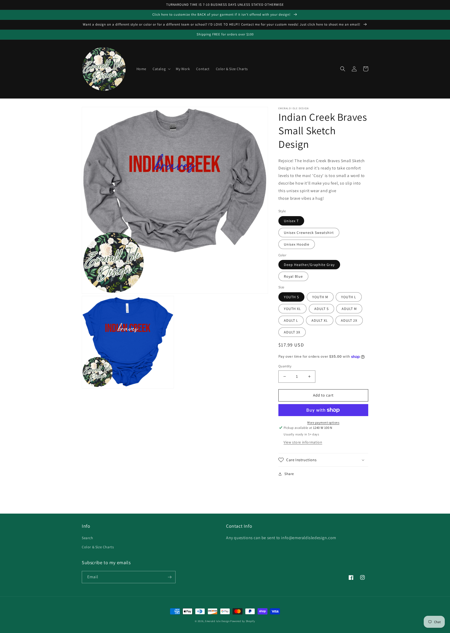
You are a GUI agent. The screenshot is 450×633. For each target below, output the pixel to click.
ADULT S (321, 308)
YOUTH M (320, 297)
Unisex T (291, 220)
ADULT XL (319, 320)
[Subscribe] (169, 577)
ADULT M (349, 308)
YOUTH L (348, 297)
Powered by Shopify (242, 621)
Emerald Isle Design (217, 621)
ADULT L (291, 320)
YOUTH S (291, 297)
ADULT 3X (292, 332)
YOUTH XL (292, 308)
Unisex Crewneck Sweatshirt (309, 232)
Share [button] (289, 473)
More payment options (323, 422)
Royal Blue (293, 276)
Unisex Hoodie (296, 244)
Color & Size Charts (98, 547)
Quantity (284, 366)
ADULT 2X (349, 320)
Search (87, 537)
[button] (161, 68)
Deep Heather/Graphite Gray (309, 264)
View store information (303, 442)
